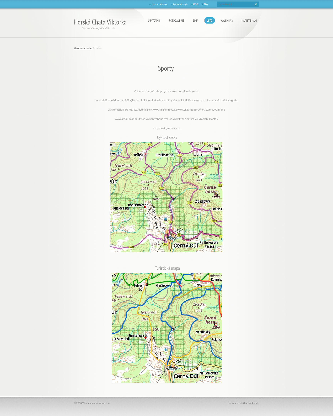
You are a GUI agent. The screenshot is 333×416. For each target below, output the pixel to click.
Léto (209, 20)
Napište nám (249, 20)
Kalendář (227, 20)
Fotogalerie (176, 20)
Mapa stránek (180, 4)
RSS (195, 4)
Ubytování (154, 20)
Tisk (206, 4)
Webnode (254, 403)
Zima (195, 20)
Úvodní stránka (159, 4)
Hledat (255, 4)
